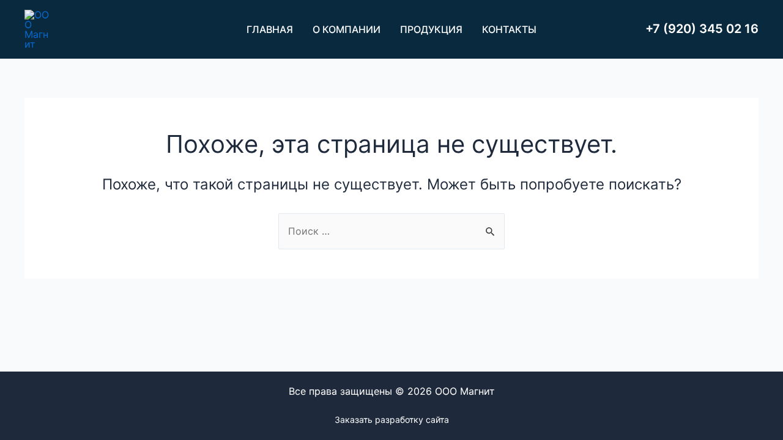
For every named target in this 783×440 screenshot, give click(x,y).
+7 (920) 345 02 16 (702, 28)
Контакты (509, 29)
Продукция (431, 29)
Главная (270, 29)
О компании (346, 29)
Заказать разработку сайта (392, 419)
